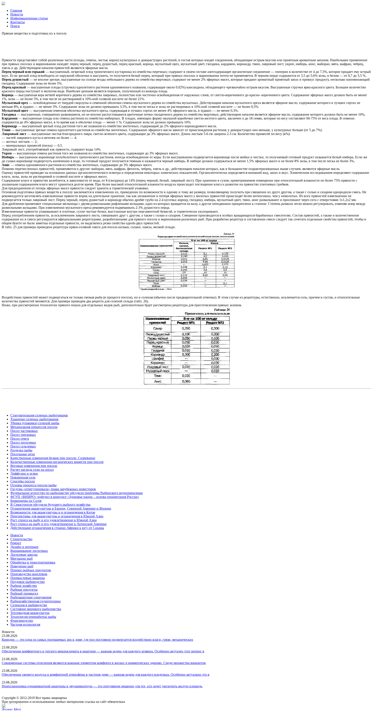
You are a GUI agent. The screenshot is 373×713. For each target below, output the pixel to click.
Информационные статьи (29, 18)
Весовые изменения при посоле (33, 466)
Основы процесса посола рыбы (33, 485)
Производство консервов (28, 574)
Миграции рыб (21, 558)
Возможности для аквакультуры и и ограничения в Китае (52, 512)
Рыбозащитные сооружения (30, 597)
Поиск (15, 26)
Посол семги (19, 438)
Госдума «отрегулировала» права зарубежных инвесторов (53, 489)
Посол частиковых (24, 431)
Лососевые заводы (24, 554)
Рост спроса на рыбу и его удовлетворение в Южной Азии (53, 520)
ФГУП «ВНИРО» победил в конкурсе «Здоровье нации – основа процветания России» (74, 497)
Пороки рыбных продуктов (30, 570)
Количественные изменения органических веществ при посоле (57, 462)
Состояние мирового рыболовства (35, 609)
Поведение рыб (21, 566)
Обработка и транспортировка (32, 562)
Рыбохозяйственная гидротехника (35, 601)
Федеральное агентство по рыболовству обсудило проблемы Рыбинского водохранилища (76, 493)
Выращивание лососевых (29, 551)
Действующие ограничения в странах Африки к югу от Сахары (57, 528)
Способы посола (22, 481)
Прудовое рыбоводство (27, 582)
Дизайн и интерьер (24, 547)
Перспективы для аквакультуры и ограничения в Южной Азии (56, 516)
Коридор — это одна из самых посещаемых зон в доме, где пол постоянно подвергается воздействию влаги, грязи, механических (97, 639)
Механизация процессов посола (33, 427)
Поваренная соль (22, 477)
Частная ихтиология (25, 624)
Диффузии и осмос (24, 473)
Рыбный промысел (24, 593)
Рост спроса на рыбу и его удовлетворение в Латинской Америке (58, 524)
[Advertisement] (186, 45)
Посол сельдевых (23, 446)
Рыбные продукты (24, 589)
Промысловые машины (27, 578)
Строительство (21, 539)
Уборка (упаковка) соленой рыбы (34, 423)
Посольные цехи (22, 454)
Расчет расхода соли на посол (32, 469)
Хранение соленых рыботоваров (34, 419)
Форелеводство (21, 620)
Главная (16, 10)
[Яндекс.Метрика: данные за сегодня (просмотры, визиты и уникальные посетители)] (11, 707)
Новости (16, 14)
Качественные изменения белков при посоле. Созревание (52, 458)
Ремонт (15, 543)
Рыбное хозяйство (23, 585)
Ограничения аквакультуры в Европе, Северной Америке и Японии (60, 508)
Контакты (17, 22)
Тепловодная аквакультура (29, 613)
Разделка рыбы (21, 450)
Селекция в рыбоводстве (28, 605)
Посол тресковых (23, 435)
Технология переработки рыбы (33, 617)
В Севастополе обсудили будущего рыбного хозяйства (50, 504)
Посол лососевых (23, 442)
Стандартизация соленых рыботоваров (39, 415)
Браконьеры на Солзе (26, 501)
